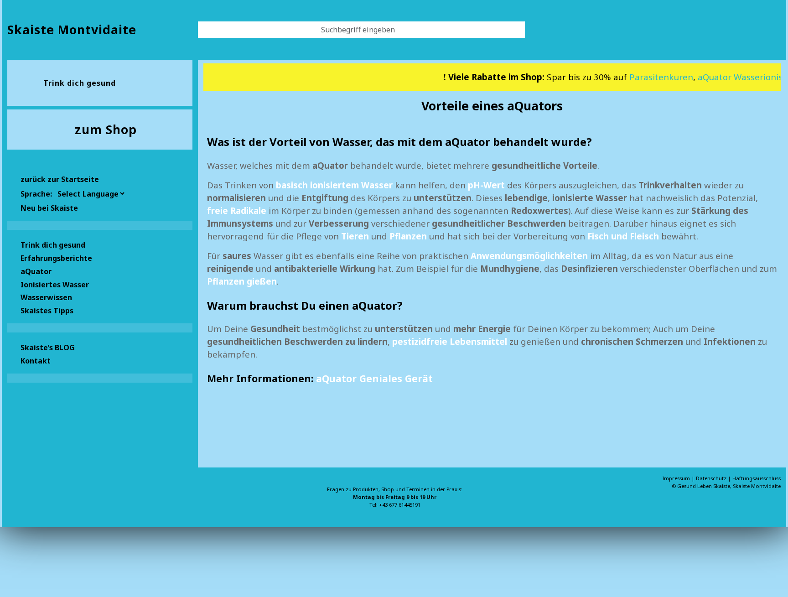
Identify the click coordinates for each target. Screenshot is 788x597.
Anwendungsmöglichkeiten (529, 255)
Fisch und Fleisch (623, 236)
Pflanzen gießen (242, 281)
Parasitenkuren (652, 77)
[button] (99, 257)
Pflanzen (408, 236)
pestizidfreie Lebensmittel (449, 341)
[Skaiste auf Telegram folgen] (58, 498)
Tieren (355, 236)
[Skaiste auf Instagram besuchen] (43, 498)
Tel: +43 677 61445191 (394, 504)
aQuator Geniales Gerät (374, 378)
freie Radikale (236, 210)
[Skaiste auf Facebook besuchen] (29, 498)
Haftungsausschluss (756, 478)
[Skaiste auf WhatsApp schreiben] (14, 498)
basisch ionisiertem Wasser (334, 185)
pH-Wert (486, 185)
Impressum (677, 478)
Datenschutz (712, 478)
